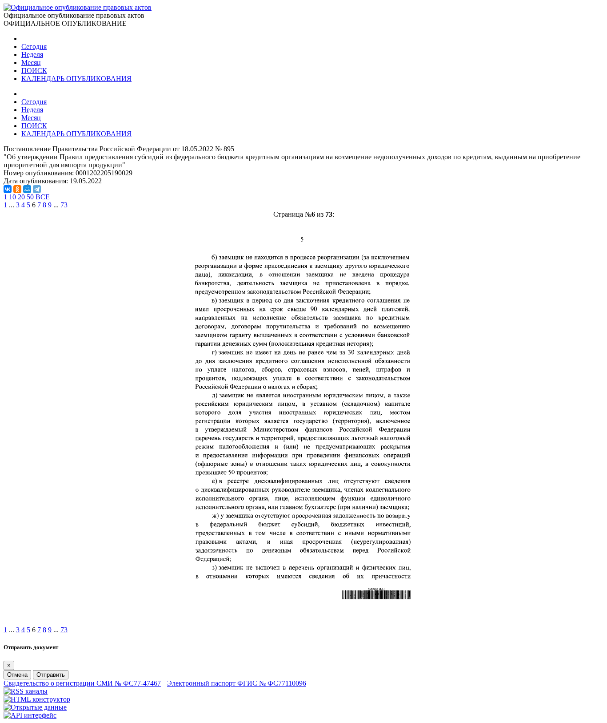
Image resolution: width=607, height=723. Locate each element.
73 (64, 205)
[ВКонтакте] (8, 189)
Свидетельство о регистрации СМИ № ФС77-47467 (82, 683)
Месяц (31, 62)
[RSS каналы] (26, 691)
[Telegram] (37, 189)
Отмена (17, 674)
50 (30, 197)
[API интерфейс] (30, 715)
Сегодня (34, 46)
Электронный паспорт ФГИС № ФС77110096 (236, 683)
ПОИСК (34, 70)
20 (21, 197)
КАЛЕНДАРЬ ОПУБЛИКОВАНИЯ (76, 78)
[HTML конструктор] (37, 699)
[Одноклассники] (17, 189)
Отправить (50, 674)
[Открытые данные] (35, 707)
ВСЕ (43, 197)
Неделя (32, 54)
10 (12, 197)
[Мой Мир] (27, 189)
